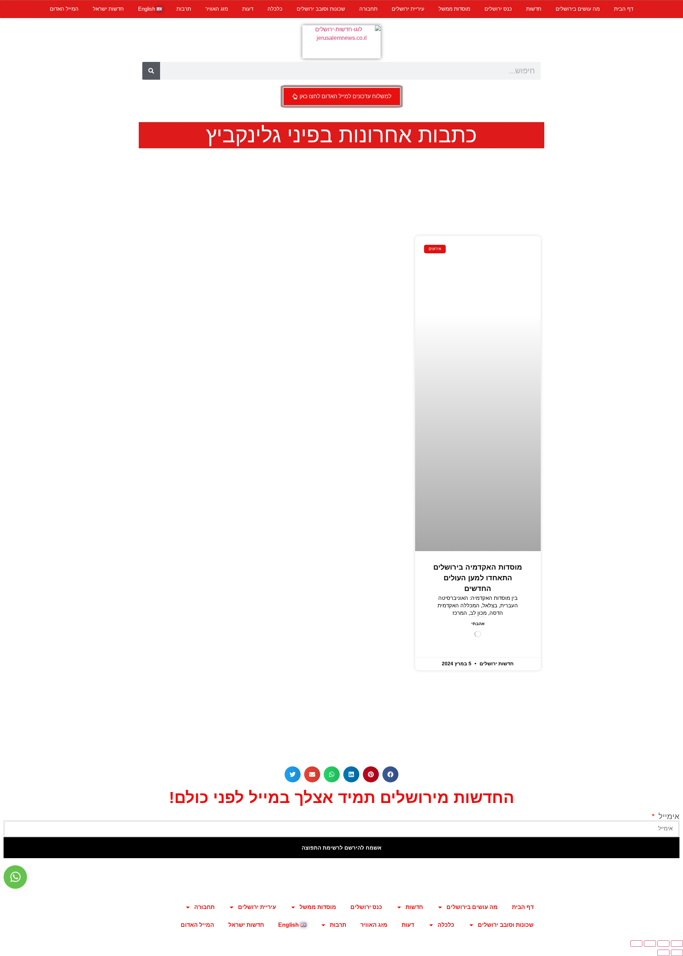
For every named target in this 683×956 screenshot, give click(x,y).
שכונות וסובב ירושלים (321, 9)
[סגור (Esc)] (636, 943)
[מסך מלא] (663, 943)
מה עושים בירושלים (578, 9)
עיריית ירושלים (408, 9)
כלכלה (275, 9)
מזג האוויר (216, 9)
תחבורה (368, 9)
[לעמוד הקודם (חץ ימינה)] (677, 953)
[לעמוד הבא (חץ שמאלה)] (663, 953)
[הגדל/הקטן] (677, 943)
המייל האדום (64, 9)
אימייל (667, 816)
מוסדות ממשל (454, 9)
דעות (247, 9)
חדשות (533, 9)
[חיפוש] (151, 71)
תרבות (183, 9)
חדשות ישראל (108, 9)
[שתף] (650, 943)
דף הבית (623, 9)
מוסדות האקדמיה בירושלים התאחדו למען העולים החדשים (477, 577)
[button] (390, 774)
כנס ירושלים (498, 9)
